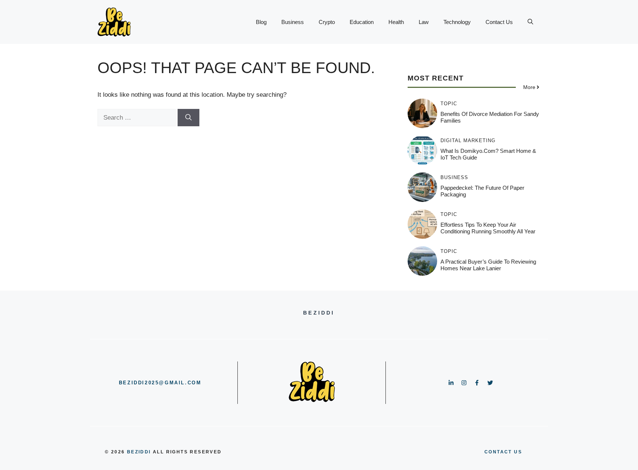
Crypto (327, 22)
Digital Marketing (467, 140)
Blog (261, 22)
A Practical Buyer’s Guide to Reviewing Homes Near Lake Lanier (488, 264)
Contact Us (499, 22)
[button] (530, 22)
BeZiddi (139, 451)
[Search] (188, 118)
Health (396, 22)
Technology (457, 22)
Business (292, 22)
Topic (448, 103)
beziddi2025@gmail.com (160, 382)
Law (424, 22)
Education (362, 22)
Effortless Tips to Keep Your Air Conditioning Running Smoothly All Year (487, 228)
